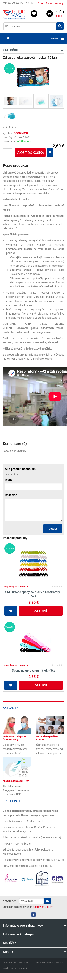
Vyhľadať (60, 26)
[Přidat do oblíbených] (50, 152)
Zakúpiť (40, 611)
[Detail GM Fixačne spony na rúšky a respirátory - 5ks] (33, 563)
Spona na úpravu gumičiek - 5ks (33, 670)
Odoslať (53, 528)
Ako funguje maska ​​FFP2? (16, 781)
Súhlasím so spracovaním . (28, 906)
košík (60, 13)
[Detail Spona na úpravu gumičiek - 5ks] (33, 642)
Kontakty (59, 3)
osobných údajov (42, 906)
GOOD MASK (21, 133)
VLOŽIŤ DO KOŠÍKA (30, 152)
